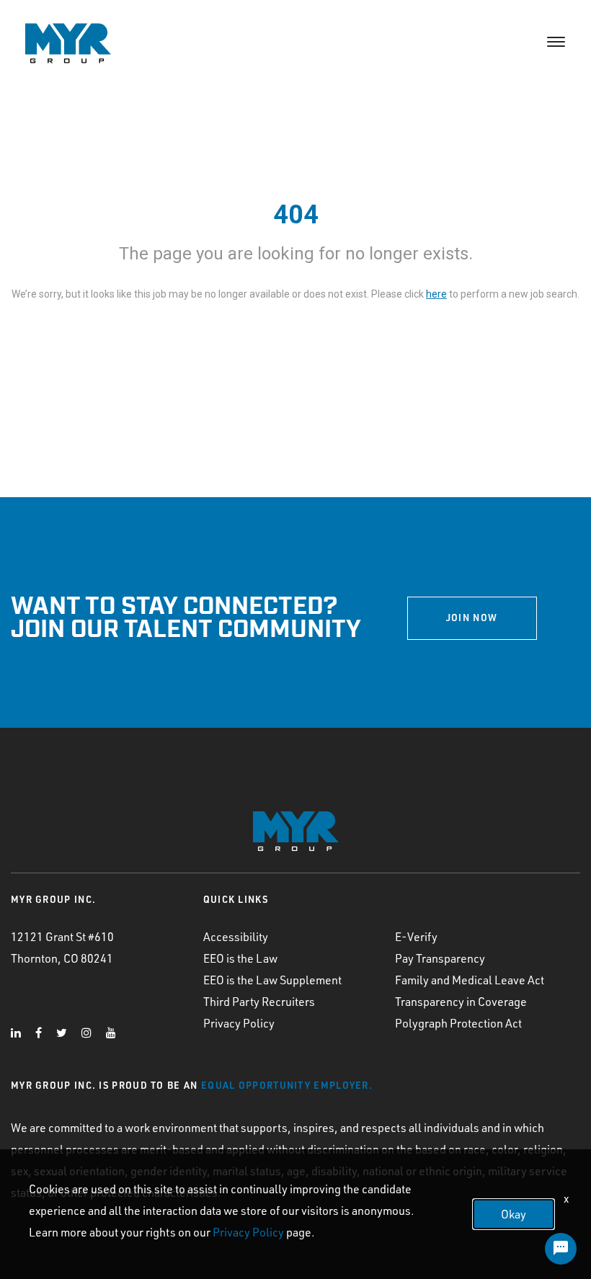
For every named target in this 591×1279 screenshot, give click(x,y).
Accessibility (235, 937)
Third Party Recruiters (259, 1001)
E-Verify (416, 937)
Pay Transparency (440, 958)
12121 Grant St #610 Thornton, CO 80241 (62, 948)
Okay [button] (513, 1214)
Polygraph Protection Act (458, 1023)
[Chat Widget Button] (561, 1249)
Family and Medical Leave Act (469, 980)
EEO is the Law (240, 958)
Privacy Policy (239, 1023)
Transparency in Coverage (461, 1001)
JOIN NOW (471, 617)
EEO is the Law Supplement (272, 980)
